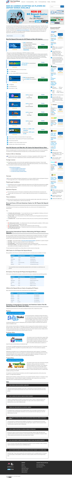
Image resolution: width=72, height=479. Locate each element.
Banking (49, 1)
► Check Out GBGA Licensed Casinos (18, 168)
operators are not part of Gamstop (23, 30)
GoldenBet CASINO (60, 109)
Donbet (60, 135)
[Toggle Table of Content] (22, 36)
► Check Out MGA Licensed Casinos (18, 170)
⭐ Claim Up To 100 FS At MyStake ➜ (16, 313)
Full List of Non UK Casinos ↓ (15, 167)
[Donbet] (54, 131)
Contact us (23, 464)
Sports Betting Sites (39, 466)
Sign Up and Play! (43, 47)
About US (23, 465)
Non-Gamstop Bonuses (42, 1)
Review (42, 44)
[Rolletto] (54, 66)
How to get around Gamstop (40, 465)
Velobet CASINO (60, 122)
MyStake (60, 36)
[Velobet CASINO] (54, 118)
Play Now (60, 34)
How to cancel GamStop (40, 464)
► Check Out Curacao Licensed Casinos (18, 171)
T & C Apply (52, 86)
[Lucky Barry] (54, 175)
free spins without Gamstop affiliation (29, 240)
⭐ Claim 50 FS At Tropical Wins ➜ (15, 360)
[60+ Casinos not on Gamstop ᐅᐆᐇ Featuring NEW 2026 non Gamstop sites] (13, 1)
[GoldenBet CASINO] (54, 105)
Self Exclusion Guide (25, 469)
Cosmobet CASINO (60, 167)
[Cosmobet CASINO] (54, 162)
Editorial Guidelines (24, 470)
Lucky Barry (60, 179)
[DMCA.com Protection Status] (8, 477)
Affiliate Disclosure (24, 472)
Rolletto (60, 71)
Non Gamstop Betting (30, 1)
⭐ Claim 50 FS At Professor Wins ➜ (15, 335)
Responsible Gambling (25, 468)
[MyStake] (54, 32)
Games (36, 1)
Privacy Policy (24, 466)
